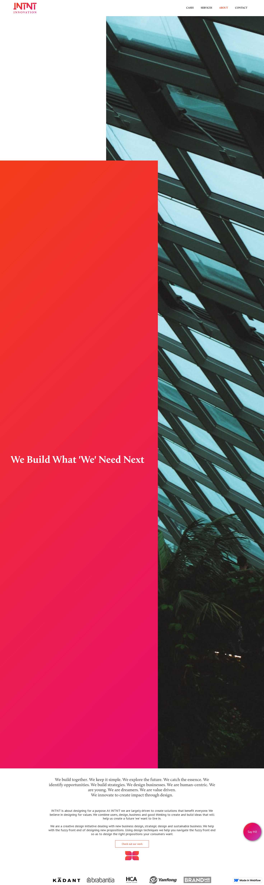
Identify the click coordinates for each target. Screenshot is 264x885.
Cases (190, 8)
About (223, 8)
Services (206, 8)
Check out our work (132, 844)
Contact (241, 8)
